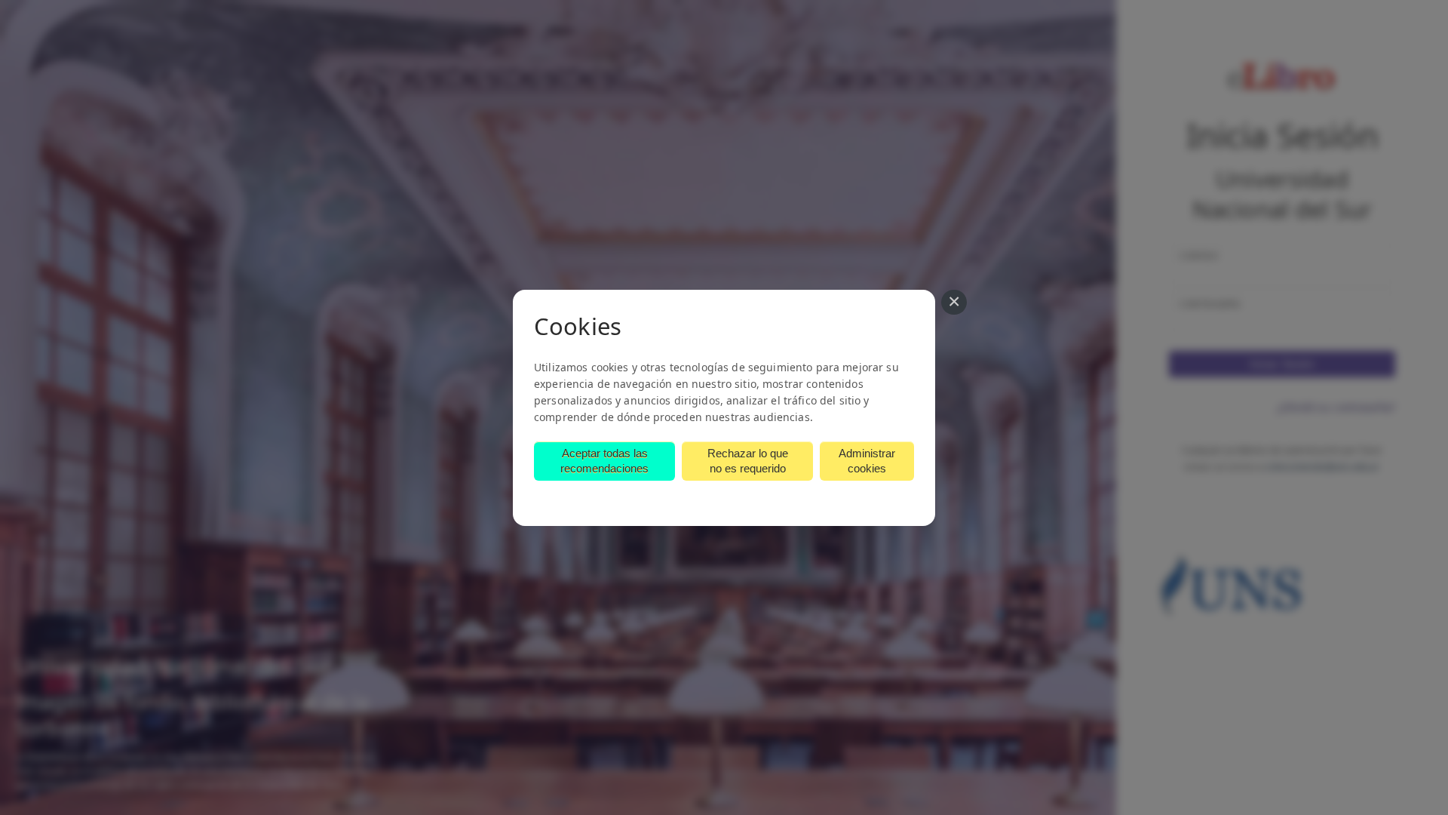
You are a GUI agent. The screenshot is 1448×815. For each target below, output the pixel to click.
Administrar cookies (867, 461)
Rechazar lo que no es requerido (747, 461)
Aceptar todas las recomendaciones (604, 461)
